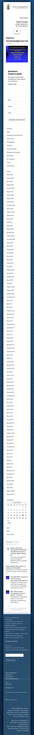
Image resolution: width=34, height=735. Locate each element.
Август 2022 (10, 242)
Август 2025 (10, 191)
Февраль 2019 (10, 310)
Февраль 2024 (10, 212)
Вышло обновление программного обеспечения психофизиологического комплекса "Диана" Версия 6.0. (18, 551)
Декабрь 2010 (10, 470)
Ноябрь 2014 (10, 389)
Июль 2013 (10, 412)
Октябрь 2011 (10, 443)
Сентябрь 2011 (11, 446)
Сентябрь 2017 (11, 327)
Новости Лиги (10, 138)
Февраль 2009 (10, 491)
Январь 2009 (10, 494)
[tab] (9, 542)
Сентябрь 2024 (11, 205)
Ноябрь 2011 (10, 440)
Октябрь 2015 (10, 368)
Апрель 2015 (10, 375)
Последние (17, 542)
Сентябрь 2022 (11, 239)
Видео (8, 132)
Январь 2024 (10, 215)
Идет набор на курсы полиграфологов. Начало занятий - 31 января (17, 593)
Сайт (9, 113)
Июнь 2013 (10, 416)
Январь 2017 (10, 341)
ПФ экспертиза (11, 159)
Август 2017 (10, 331)
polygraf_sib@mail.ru (21, 24)
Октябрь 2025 (10, 188)
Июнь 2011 (10, 457)
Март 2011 (10, 467)
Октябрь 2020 (10, 276)
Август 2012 (10, 426)
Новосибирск (24, 18)
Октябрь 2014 (10, 392)
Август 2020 (10, 280)
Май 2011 (9, 460)
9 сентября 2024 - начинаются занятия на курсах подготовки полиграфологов (19, 578)
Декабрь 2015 (10, 365)
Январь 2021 (10, 273)
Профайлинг (10, 155)
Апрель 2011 (10, 463)
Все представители (22, 26)
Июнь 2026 (10, 174)
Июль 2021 (10, 256)
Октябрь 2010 (10, 474)
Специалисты (8, 674)
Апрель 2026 (10, 178)
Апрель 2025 (10, 195)
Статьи (8, 162)
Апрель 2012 (10, 429)
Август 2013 (10, 409)
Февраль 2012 (10, 433)
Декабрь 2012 (10, 423)
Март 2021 (10, 266)
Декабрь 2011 (10, 436)
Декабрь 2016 (10, 344)
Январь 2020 (10, 290)
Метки (16, 544)
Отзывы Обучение (12, 149)
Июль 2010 (10, 477)
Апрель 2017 (10, 338)
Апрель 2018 (10, 317)
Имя (9, 100)
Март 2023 (10, 225)
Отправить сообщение (11, 641)
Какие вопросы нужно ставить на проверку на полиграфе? (16, 567)
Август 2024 (10, 208)
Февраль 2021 (10, 270)
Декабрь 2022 (10, 232)
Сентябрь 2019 (11, 297)
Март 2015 (10, 378)
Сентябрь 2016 (11, 351)
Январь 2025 (10, 198)
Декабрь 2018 (10, 314)
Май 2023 (9, 222)
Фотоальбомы (10, 166)
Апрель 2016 (10, 361)
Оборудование (11, 142)
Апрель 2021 (10, 263)
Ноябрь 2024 (10, 202)
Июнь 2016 (10, 355)
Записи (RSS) (10, 534)
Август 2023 (10, 219)
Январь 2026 (10, 185)
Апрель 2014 (10, 406)
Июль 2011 (10, 453)
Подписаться (10, 660)
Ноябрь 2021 (10, 253)
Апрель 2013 (10, 419)
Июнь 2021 (10, 259)
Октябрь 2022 (10, 236)
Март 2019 (10, 307)
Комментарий (12, 84)
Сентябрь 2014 (11, 395)
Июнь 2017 (10, 334)
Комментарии (9, 544)
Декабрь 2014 (10, 385)
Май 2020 (9, 283)
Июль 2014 (10, 402)
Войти (8, 531)
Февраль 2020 (10, 287)
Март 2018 (10, 321)
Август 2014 (10, 399)
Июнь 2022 (10, 246)
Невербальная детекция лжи (14, 135)
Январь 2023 (10, 229)
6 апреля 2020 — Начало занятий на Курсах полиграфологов (17, 609)
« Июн (9, 523)
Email (10, 106)
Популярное (9, 542)
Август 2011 (10, 450)
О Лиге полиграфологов (11, 672)
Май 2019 (9, 304)
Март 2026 (10, 181)
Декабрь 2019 (10, 293)
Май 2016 (9, 358)
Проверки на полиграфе (13, 152)
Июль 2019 (10, 300)
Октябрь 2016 (10, 348)
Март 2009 (10, 487)
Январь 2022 (10, 249)
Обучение (9, 145)
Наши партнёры (9, 676)
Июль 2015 (10, 372)
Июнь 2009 (10, 484)
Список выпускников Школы (11, 678)
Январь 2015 (10, 382)
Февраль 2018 (10, 324)
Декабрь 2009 (10, 480)
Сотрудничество (9, 687)
